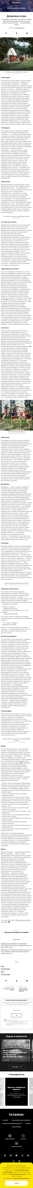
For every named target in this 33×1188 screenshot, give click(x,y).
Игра (2, 966)
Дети (2, 971)
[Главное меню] (2, 2)
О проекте (5, 1120)
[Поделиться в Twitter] (27, 33)
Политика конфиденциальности (12, 1123)
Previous (2, 1092)
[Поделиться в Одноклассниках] (16, 33)
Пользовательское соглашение (21, 1120)
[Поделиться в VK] (6, 33)
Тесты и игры (5, 974)
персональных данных (18, 1174)
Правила (28, 1123)
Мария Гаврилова (19, 28)
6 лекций (7, 1060)
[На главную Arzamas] (17, 2)
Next (31, 1050)
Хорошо (16, 1183)
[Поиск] (30, 2)
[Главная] (16, 1114)
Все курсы (15, 1066)
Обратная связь (16, 1126)
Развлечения (5, 969)
